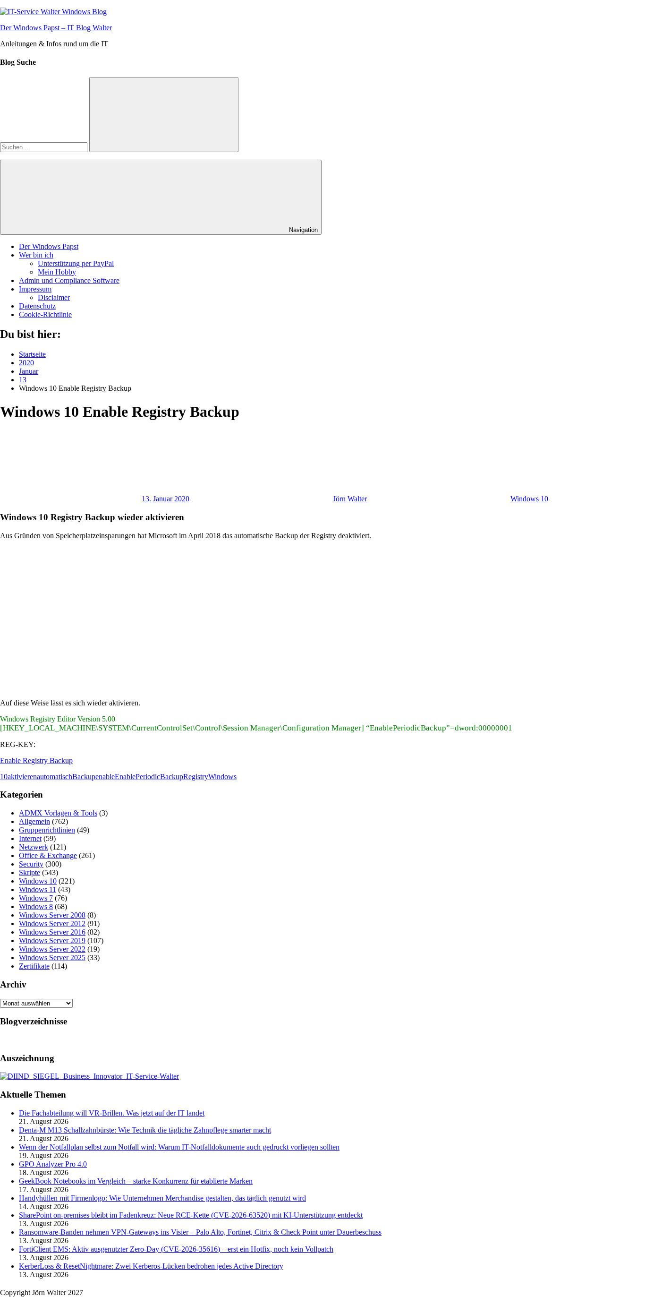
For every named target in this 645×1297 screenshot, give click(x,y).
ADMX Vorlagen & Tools (58, 813)
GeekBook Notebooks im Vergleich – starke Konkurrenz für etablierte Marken (136, 1181)
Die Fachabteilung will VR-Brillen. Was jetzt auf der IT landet (111, 1113)
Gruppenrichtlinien (47, 830)
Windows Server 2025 (52, 957)
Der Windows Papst (48, 246)
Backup (83, 777)
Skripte (29, 872)
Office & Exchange (48, 855)
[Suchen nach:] (44, 147)
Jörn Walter (350, 499)
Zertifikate (34, 966)
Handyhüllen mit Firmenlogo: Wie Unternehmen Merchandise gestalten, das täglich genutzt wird (162, 1198)
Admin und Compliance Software (69, 280)
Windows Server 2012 (52, 923)
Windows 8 (36, 906)
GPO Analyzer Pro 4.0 (53, 1164)
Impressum (35, 289)
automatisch (54, 777)
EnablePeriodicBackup (149, 777)
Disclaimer (54, 297)
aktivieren (22, 777)
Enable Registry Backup (36, 760)
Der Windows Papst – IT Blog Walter (56, 28)
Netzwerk (33, 847)
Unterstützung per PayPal (76, 263)
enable (105, 777)
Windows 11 (37, 889)
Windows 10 (529, 499)
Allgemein (34, 821)
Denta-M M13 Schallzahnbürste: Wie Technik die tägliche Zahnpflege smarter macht (145, 1130)
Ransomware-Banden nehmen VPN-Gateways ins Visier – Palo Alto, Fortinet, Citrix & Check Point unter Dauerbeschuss (200, 1232)
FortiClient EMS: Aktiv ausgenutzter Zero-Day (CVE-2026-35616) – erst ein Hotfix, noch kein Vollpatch (176, 1249)
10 (4, 777)
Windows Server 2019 (52, 940)
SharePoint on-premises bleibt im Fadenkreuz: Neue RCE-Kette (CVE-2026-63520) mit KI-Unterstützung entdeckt (191, 1215)
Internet (30, 838)
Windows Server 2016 (52, 932)
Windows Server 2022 (52, 949)
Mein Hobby (57, 272)
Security (31, 864)
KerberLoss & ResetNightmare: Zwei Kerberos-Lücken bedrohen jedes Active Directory (151, 1266)
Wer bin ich (36, 255)
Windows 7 (36, 898)
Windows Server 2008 (52, 915)
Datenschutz (37, 306)
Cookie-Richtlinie (45, 314)
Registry (195, 777)
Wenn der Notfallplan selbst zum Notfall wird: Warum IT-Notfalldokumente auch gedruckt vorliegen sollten (179, 1147)
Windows (222, 777)
